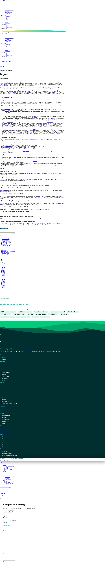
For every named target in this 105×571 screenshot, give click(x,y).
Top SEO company (45, 316)
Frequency (26, 151)
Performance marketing (6, 242)
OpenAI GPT (5, 250)
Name (4, 515)
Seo (29, 316)
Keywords (10, 122)
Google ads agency (21, 316)
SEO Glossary (5, 243)
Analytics (54, 132)
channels (45, 88)
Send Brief (2, 66)
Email (4, 516)
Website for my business (73, 311)
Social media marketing (6, 244)
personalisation (11, 92)
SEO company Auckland (19, 314)
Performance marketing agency (7, 316)
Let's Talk (5, 522)
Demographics (8, 111)
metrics (51, 130)
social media (36, 116)
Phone (4, 517)
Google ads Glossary (6, 241)
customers (2, 84)
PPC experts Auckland (41, 314)
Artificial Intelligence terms (7, 237)
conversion (26, 131)
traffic (34, 129)
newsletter (29, 351)
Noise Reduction (5, 254)
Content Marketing (6, 239)
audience (27, 91)
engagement (13, 130)
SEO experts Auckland (5, 314)
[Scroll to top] (0, 498)
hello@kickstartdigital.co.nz (5, 495)
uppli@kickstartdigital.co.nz (5, 61)
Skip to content (3, 0)
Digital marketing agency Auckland (8, 311)
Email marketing (5, 240)
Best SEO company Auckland (25, 311)
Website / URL (6, 518)
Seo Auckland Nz (64, 314)
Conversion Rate (6, 143)
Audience (13, 157)
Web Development (6, 245)
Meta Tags (50, 122)
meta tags (43, 124)
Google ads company (53, 314)
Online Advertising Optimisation (8, 251)
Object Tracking (5, 253)
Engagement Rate (7, 146)
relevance (53, 92)
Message (4, 521)
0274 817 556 (2, 493)
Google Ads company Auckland (40, 311)
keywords (4, 124)
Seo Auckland (30, 314)
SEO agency (35, 316)
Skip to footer (8, 0)
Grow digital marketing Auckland (58, 311)
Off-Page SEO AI (5, 252)
